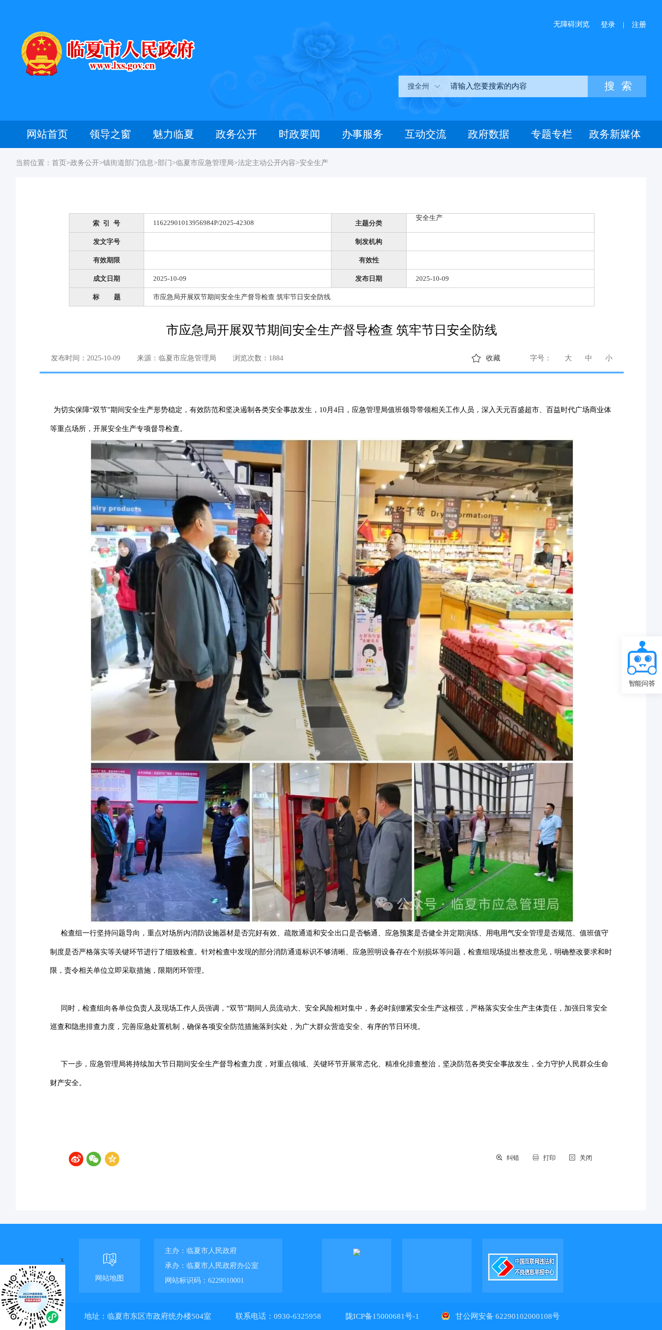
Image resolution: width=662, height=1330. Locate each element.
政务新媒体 (615, 134)
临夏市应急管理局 (205, 162)
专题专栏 (551, 134)
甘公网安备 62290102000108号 (506, 1316)
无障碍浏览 (571, 24)
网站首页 (47, 134)
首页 (59, 162)
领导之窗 (110, 134)
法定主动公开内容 (266, 162)
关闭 (586, 1158)
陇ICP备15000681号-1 (383, 1316)
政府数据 (488, 134)
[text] (516, 86)
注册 (639, 24)
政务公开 (236, 134)
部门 (165, 162)
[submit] (617, 86)
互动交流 (425, 134)
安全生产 (313, 162)
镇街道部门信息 (128, 162)
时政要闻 (299, 134)
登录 (608, 24)
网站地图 (109, 1278)
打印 (549, 1158)
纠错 (513, 1158)
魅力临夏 (173, 134)
